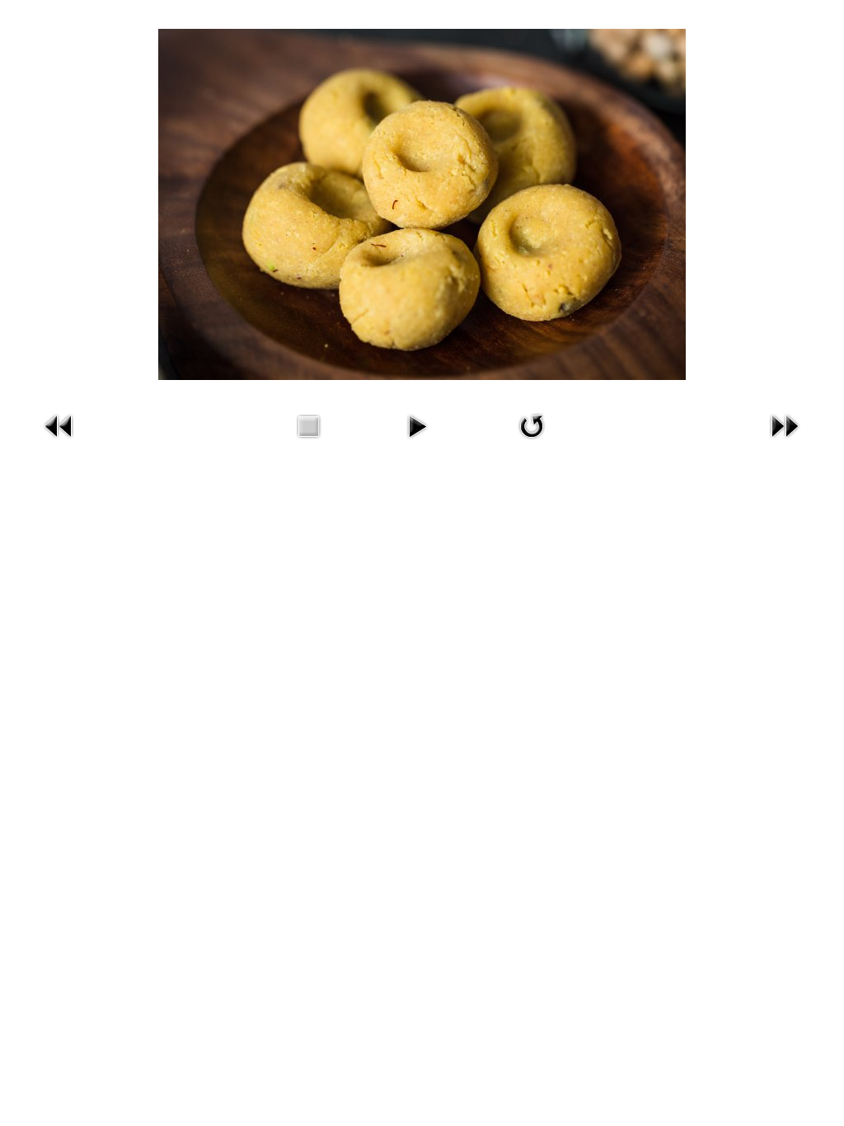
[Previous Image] (59, 441)
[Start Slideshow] (417, 441)
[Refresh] (531, 441)
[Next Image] (784, 441)
